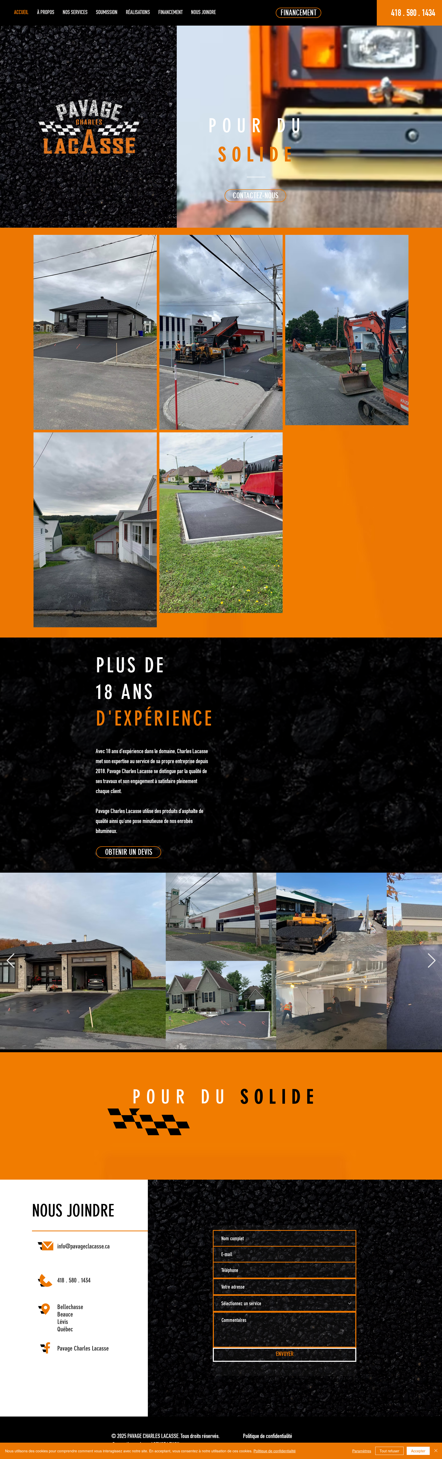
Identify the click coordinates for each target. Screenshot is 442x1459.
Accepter (418, 1450)
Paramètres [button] (361, 1450)
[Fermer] (436, 1451)
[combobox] (284, 1286)
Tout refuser (389, 1450)
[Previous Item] (10, 961)
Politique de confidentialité (274, 1450)
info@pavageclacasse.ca (83, 1246)
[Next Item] (431, 961)
